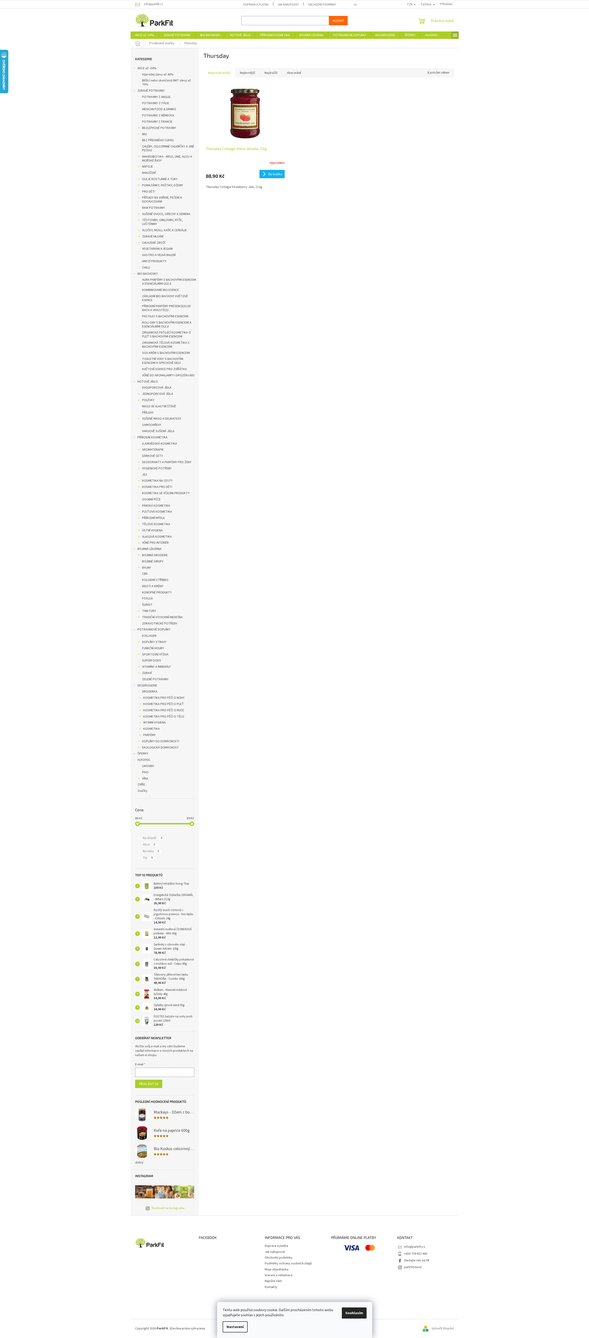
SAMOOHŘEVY (151, 425)
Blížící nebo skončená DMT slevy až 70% (166, 82)
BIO (144, 134)
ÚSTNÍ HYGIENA (152, 530)
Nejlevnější (247, 73)
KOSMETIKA (151, 729)
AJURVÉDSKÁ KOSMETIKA (159, 443)
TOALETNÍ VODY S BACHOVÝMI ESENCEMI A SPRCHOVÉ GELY (162, 361)
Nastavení (235, 1326)
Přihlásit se (149, 1084)
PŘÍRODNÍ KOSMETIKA (152, 437)
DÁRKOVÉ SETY (152, 456)
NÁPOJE (147, 166)
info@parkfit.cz (414, 1246)
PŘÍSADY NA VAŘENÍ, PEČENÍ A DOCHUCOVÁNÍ (162, 199)
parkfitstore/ (413, 1267)
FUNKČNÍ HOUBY (153, 648)
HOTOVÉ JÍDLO (147, 381)
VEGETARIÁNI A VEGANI (157, 248)
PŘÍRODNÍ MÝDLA (153, 518)
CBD (145, 573)
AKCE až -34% (146, 68)
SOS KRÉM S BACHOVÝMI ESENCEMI (166, 353)
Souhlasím (354, 1313)
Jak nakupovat (288, 5)
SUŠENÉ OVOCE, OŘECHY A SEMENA (166, 214)
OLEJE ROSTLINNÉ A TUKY (160, 179)
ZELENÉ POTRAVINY (155, 679)
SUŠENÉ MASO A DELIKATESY (161, 418)
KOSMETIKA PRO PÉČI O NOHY (163, 698)
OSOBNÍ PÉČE (151, 499)
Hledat (338, 20)
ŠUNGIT (147, 604)
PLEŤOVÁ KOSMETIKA (157, 511)
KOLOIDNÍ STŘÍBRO (155, 580)
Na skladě (152, 838)
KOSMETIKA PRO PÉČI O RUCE (163, 710)
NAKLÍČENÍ (149, 173)
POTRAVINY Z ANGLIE (156, 97)
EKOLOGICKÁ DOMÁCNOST (160, 747)
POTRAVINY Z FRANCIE (157, 121)
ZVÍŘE (141, 784)
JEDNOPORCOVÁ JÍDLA (157, 394)
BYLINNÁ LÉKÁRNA (149, 549)
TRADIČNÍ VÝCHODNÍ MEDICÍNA (162, 617)
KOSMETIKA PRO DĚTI (157, 487)
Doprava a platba (255, 5)
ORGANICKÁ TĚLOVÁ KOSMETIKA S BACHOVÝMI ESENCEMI (166, 344)
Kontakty (271, 1287)
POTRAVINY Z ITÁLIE (155, 103)
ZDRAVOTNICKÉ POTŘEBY (159, 623)
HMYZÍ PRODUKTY (154, 261)
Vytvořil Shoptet (443, 1328)
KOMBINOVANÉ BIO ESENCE (160, 290)
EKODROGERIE (147, 685)
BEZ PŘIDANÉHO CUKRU (158, 140)
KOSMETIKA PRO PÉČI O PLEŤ (163, 704)
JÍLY (144, 474)
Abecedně (294, 73)
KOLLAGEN (149, 635)
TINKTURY (149, 611)
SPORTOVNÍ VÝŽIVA (155, 654)
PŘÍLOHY (148, 412)
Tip (148, 857)
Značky (142, 791)
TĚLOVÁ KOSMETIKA (156, 524)
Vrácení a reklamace (279, 1275)
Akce (149, 844)
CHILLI (146, 267)
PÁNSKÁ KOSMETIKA (156, 505)
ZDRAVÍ (147, 673)
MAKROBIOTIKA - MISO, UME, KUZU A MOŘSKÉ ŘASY (167, 158)
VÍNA (145, 778)
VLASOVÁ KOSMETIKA (157, 536)
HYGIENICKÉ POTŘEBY (157, 468)
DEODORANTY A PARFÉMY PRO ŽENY (166, 462)
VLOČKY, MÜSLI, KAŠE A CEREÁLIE (164, 230)
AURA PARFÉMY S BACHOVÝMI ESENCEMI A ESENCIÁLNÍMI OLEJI (169, 282)
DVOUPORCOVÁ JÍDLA (156, 387)
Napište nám (273, 1281)
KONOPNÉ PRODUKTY (157, 592)
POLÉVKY (148, 400)
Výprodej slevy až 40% (158, 74)
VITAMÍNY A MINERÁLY (156, 666)
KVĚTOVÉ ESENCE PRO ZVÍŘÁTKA (164, 369)
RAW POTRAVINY (153, 208)
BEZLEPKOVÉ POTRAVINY (159, 128)
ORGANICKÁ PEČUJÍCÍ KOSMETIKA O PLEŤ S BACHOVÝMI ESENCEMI (166, 334)
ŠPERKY (142, 753)
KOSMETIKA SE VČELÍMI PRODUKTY (166, 493)
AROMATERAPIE (153, 449)
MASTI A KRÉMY (152, 586)
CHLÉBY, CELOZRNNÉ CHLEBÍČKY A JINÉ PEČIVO (168, 148)
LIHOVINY (148, 766)
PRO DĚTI (148, 191)
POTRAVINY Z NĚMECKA (158, 115)
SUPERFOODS (151, 660)
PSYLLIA (147, 598)
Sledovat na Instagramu (168, 1208)
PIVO (145, 772)
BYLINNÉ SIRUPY (152, 561)
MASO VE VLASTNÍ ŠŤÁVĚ (159, 406)
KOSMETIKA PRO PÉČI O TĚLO (163, 716)
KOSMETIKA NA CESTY (157, 480)
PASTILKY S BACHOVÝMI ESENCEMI (165, 316)
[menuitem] (145, 35)
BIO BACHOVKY (147, 273)
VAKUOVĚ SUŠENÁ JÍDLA (158, 431)
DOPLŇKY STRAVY (154, 642)
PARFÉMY (149, 735)
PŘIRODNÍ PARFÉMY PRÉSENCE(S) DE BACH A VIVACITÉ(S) (166, 308)
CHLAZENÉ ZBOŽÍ (153, 242)
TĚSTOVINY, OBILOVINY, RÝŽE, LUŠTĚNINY (162, 222)
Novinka (151, 851)
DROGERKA (149, 691)
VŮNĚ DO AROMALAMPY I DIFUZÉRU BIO (168, 375)
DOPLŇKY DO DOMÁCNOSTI (160, 741)
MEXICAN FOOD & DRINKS (159, 109)
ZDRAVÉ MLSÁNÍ (152, 236)
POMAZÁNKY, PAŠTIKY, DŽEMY (162, 185)
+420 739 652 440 (415, 1253)
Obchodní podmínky (322, 5)
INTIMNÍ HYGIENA (154, 722)
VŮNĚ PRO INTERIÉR (155, 542)
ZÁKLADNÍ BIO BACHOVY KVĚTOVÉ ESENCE (165, 298)
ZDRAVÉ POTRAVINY (151, 90)
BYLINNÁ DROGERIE (155, 555)
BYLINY (146, 567)
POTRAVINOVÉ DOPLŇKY (154, 629)
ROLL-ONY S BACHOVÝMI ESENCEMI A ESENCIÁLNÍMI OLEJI (166, 324)
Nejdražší (271, 73)
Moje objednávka (276, 1269)
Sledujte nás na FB (416, 1260)
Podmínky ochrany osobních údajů (288, 1263)
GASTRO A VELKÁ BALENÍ (159, 255)
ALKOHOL (143, 760)
